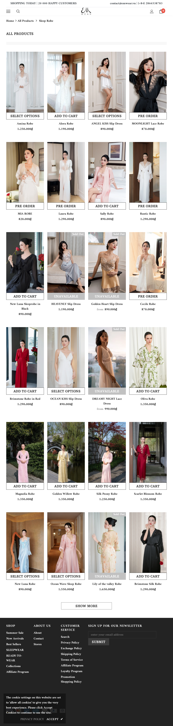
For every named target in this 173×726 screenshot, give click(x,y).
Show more (86, 606)
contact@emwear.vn (123, 3)
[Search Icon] (18, 11)
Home (10, 21)
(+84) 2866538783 (150, 3)
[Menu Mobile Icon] (8, 11)
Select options (25, 116)
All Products (26, 21)
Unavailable (66, 296)
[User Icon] (152, 11)
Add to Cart (66, 116)
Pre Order (148, 116)
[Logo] (86, 11)
